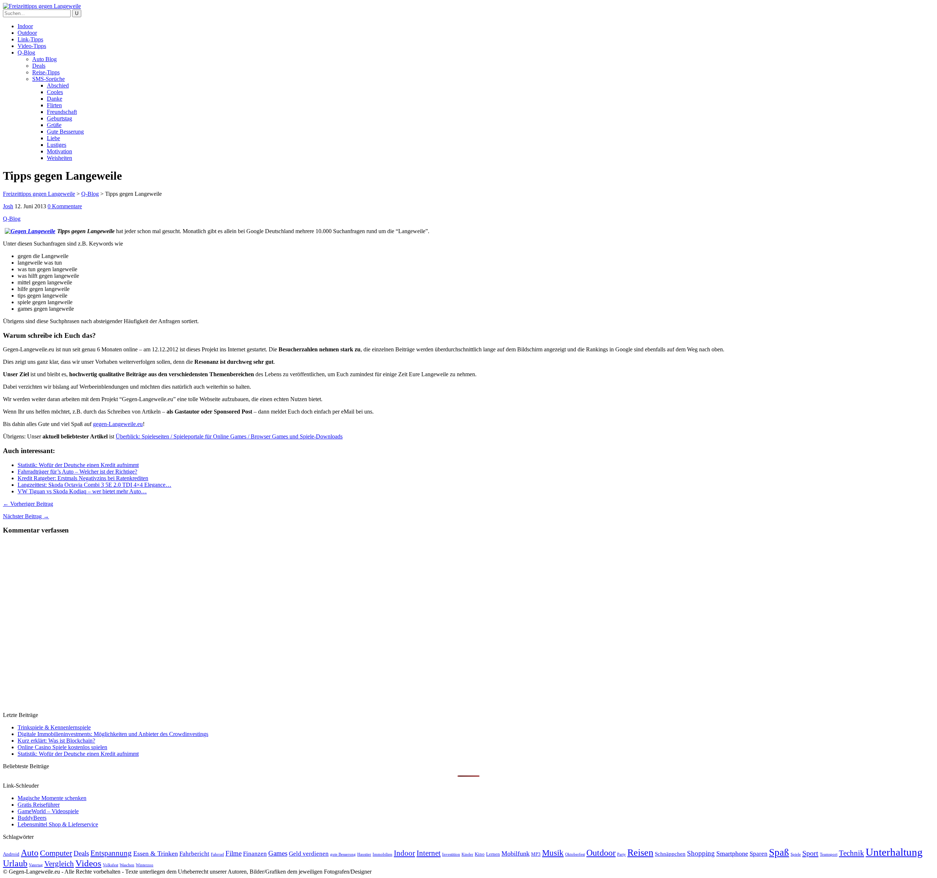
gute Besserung (343, 854)
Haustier (364, 854)
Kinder (467, 854)
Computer (56, 853)
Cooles (55, 92)
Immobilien (382, 854)
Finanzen (255, 853)
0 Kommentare (65, 206)
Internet (429, 853)
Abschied (58, 85)
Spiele (796, 854)
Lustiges (56, 145)
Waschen (127, 865)
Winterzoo (144, 865)
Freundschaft (62, 112)
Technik (851, 853)
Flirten (54, 105)
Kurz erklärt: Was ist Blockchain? (56, 740)
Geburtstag (59, 118)
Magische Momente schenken (52, 798)
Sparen (759, 853)
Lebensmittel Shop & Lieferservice (58, 824)
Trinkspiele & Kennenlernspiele (54, 727)
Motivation (59, 151)
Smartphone (732, 853)
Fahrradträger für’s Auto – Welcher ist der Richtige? (77, 471)
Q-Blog (26, 52)
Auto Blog (44, 59)
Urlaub (15, 863)
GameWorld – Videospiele (48, 811)
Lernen (493, 854)
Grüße (54, 125)
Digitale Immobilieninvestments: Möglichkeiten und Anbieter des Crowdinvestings (113, 734)
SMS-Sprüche (48, 79)
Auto (29, 853)
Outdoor (27, 33)
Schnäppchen (670, 854)
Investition (451, 854)
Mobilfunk (515, 853)
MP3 (536, 854)
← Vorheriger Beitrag (28, 504)
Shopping (701, 853)
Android (11, 854)
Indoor (25, 26)
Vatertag (36, 865)
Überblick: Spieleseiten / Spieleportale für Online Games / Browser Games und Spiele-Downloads (229, 436)
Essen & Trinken (155, 853)
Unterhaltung (894, 852)
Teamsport (828, 854)
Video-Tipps (32, 46)
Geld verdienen (309, 853)
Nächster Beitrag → (26, 516)
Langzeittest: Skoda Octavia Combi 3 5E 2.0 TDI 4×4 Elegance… (94, 485)
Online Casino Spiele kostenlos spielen (62, 747)
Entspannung (111, 853)
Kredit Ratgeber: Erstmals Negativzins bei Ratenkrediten (83, 478)
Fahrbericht (194, 853)
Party (621, 854)
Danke (54, 99)
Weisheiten (59, 158)
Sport (810, 853)
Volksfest (110, 865)
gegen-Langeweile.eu (118, 424)
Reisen (640, 852)
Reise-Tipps (46, 72)
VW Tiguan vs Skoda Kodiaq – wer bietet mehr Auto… (82, 491)
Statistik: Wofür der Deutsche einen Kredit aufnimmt (78, 465)
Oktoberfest (575, 854)
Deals (38, 66)
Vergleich (59, 863)
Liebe (53, 138)
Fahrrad (217, 854)
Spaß (779, 852)
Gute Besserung (65, 131)
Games (277, 853)
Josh (8, 206)
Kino (480, 854)
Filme (233, 853)
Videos (88, 863)
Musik (553, 853)
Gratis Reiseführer (39, 805)
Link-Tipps (30, 39)
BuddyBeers (32, 818)
